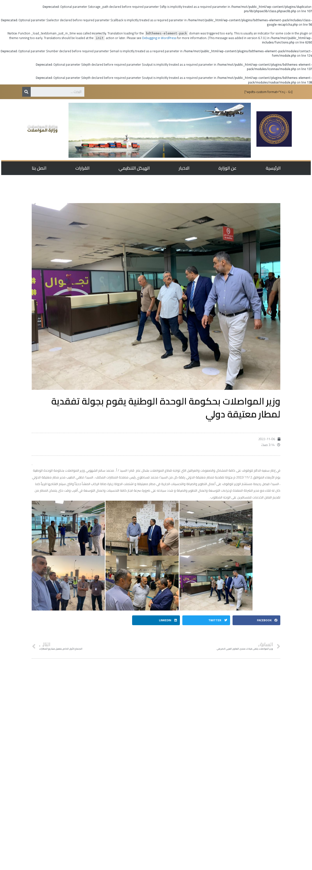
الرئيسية (273, 168)
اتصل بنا (39, 168)
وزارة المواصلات (42, 130)
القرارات (82, 168)
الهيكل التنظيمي (134, 168)
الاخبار (184, 168)
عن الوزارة (227, 168)
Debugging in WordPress (159, 38)
